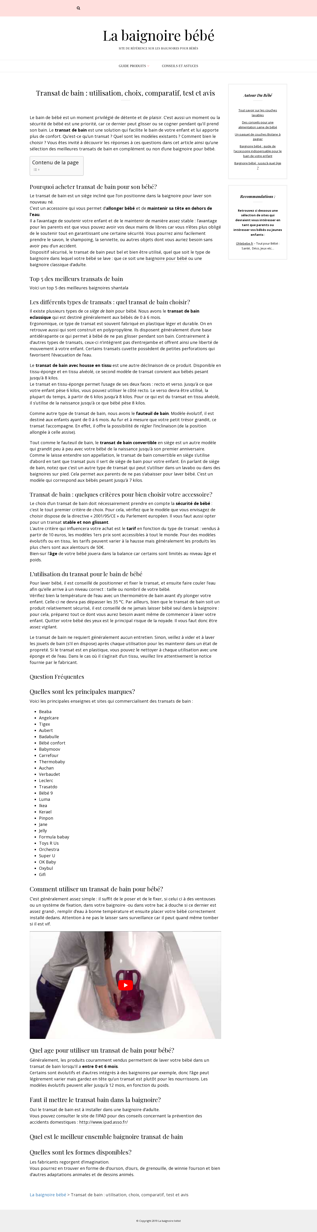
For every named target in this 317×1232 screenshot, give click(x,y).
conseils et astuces (180, 66)
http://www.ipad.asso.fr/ (103, 1122)
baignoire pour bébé (166, 258)
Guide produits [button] (132, 66)
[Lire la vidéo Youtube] (125, 985)
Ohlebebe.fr (244, 243)
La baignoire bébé (159, 35)
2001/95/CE (104, 516)
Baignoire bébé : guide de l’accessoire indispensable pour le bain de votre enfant (258, 151)
